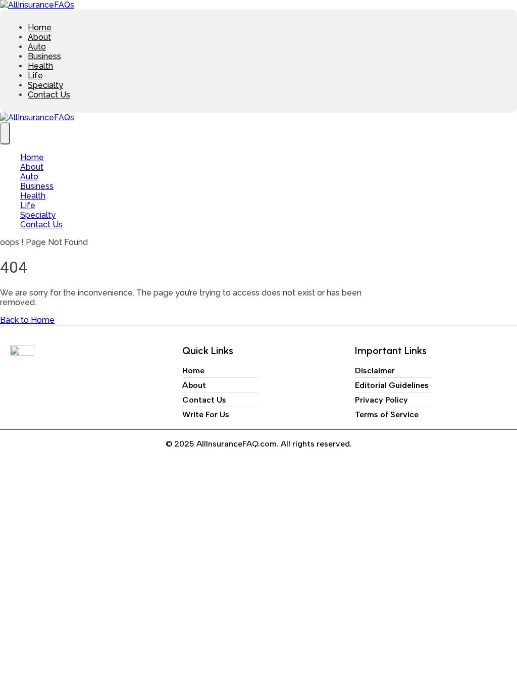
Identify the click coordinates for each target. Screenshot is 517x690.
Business (44, 56)
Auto (37, 47)
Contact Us (49, 95)
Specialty (45, 85)
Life (35, 75)
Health (40, 66)
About (39, 37)
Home (39, 27)
